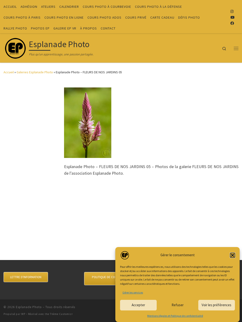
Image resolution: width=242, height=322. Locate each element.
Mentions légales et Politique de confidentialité (175, 316)
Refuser (178, 305)
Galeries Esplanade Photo (35, 72)
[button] (232, 255)
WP (23, 314)
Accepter (138, 305)
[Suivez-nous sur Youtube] (232, 17)
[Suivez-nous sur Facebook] (232, 23)
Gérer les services (132, 292)
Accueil (9, 72)
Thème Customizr (61, 314)
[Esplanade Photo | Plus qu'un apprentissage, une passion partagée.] (15, 47)
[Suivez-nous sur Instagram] (231, 11)
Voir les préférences (216, 305)
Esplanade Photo (29, 307)
